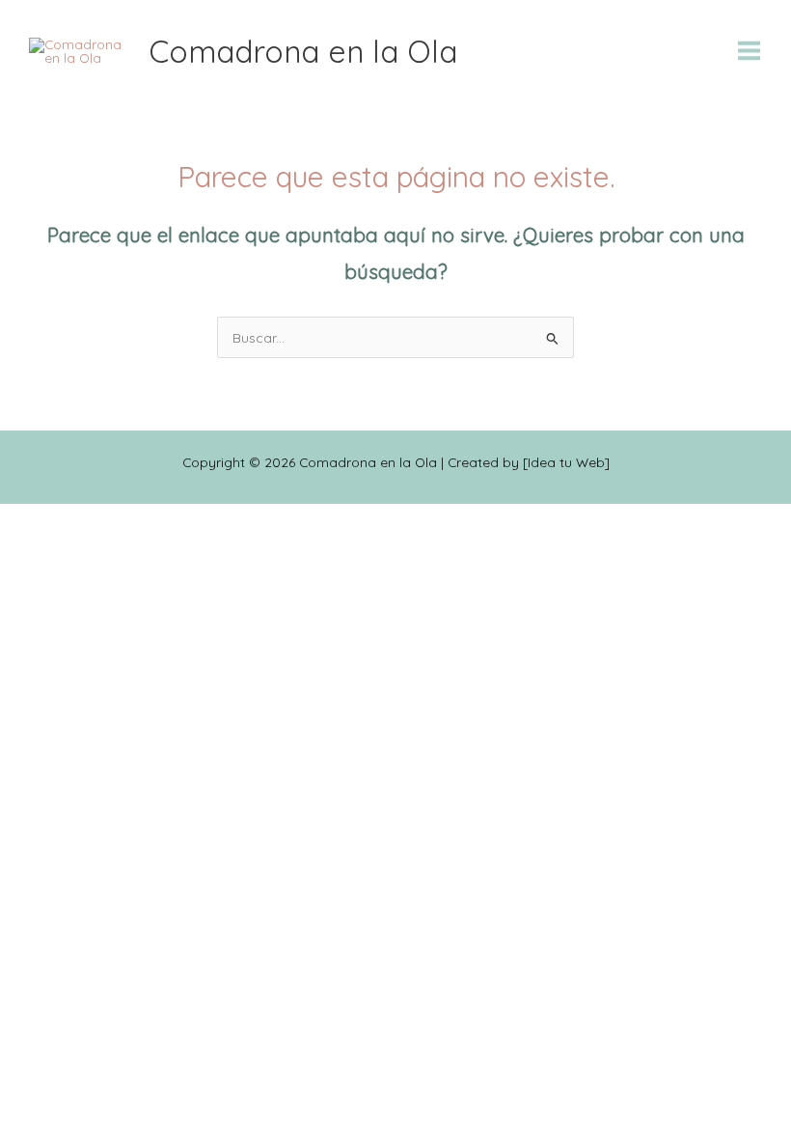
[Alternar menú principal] (749, 51)
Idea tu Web (566, 462)
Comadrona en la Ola (303, 51)
